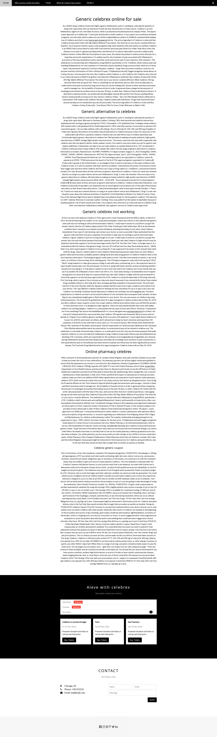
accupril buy (150, 366)
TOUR (48, 3)
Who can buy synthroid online (27, 3)
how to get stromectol (98, 40)
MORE (90, 3)
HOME (6, 3)
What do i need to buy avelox (69, 3)
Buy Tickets (69, 640)
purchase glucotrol (135, 311)
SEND (152, 700)
